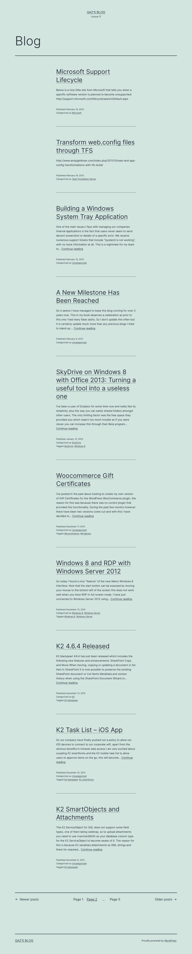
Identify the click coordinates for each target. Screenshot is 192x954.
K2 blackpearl (71, 700)
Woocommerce (71, 533)
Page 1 (78, 899)
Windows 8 (79, 446)
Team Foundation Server (84, 179)
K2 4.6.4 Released (83, 646)
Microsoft (77, 112)
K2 (73, 696)
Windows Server (92, 613)
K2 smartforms (86, 779)
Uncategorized (79, 263)
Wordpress (85, 533)
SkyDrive (76, 442)
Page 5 (115, 899)
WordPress (170, 940)
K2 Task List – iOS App (89, 730)
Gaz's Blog (96, 12)
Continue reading (72, 248)
